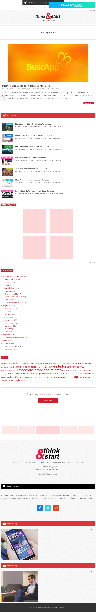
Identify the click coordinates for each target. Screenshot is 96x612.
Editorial (6, 285)
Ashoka (17, 363)
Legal (7, 311)
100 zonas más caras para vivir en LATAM (31, 169)
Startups (40, 89)
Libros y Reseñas (11, 323)
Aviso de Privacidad (60, 607)
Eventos (6, 317)
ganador (42, 374)
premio (50, 377)
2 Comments (57, 138)
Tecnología (8, 146)
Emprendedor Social (8, 370)
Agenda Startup (6, 363)
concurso (50, 363)
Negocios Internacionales (14, 338)
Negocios (6, 334)
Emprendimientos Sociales (15, 297)
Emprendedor (55, 366)
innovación (62, 373)
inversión (72, 374)
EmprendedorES (7, 158)
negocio (22, 377)
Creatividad (9, 291)
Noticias (9, 124)
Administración (10, 279)
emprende (40, 367)
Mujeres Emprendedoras (14, 302)
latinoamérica (80, 373)
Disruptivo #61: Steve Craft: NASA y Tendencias (33, 124)
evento (11, 373)
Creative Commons (37, 607)
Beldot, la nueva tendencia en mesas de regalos (33, 135)
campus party (25, 363)
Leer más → (89, 103)
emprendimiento (48, 370)
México (14, 377)
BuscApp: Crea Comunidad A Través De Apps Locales (27, 86)
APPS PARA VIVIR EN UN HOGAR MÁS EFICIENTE (33, 146)
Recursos (9, 169)
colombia (34, 363)
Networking (9, 349)
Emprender (25, 370)
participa (38, 377)
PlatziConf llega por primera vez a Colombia (32, 180)
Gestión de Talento (12, 346)
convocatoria (77, 363)
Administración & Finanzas (13, 276)
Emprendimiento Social (73, 370)
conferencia (59, 363)
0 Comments (55, 89)
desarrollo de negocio (24, 366)
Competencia (41, 363)
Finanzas (8, 282)
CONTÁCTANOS (48, 400)
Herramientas (8, 320)
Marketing (8, 326)
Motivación (9, 299)
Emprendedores (9, 288)
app (12, 363)
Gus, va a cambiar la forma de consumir (30, 158)
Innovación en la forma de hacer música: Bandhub (34, 191)
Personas (6, 343)
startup (72, 376)
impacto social (50, 374)
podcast (45, 377)
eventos (19, 373)
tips (22, 381)
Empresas (6, 305)
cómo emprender (7, 367)
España (88, 371)
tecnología (14, 380)
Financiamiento (30, 373)
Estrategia (8, 308)
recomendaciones (60, 377)
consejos (67, 363)
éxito (25, 381)
